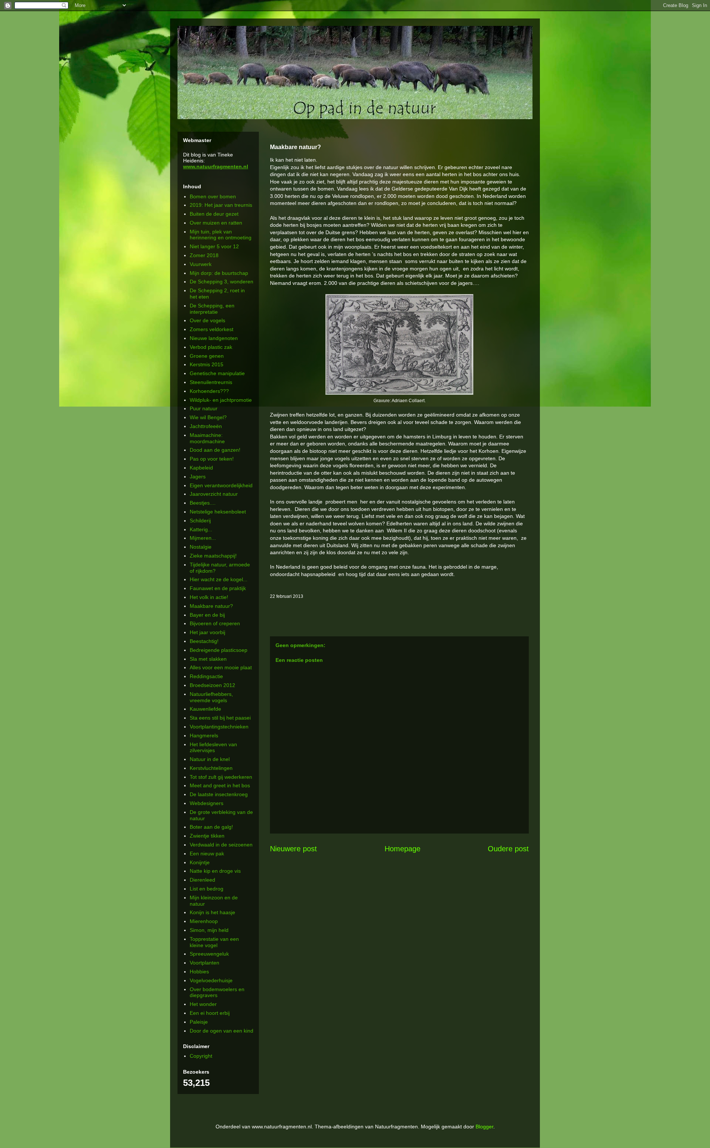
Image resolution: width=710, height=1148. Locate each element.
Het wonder (203, 1004)
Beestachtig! (204, 641)
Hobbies (199, 971)
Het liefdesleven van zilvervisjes (213, 747)
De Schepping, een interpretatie (212, 309)
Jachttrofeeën (206, 426)
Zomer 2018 (204, 255)
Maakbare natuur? (211, 606)
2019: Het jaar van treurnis (221, 205)
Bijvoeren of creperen (215, 623)
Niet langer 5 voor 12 (214, 246)
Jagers (198, 476)
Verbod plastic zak (211, 347)
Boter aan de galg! (211, 827)
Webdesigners (206, 803)
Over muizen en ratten (216, 223)
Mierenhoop (204, 921)
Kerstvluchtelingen (211, 768)
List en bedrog (206, 889)
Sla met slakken (208, 659)
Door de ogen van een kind (221, 1031)
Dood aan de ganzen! (215, 450)
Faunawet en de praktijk (218, 588)
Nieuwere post (293, 849)
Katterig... (201, 529)
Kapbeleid (201, 468)
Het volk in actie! (209, 597)
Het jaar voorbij (207, 632)
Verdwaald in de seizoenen (221, 845)
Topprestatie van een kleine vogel (214, 942)
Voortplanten (204, 963)
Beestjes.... (203, 503)
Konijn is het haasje (212, 912)
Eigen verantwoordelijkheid (221, 485)
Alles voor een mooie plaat (221, 667)
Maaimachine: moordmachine (207, 438)
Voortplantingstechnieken (219, 727)
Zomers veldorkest (211, 329)
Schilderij (200, 520)
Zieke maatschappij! (213, 556)
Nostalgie (201, 547)
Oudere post (508, 849)
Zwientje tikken (207, 836)
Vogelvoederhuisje (211, 980)
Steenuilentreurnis (211, 382)
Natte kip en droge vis (215, 871)
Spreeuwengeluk (209, 954)
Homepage (402, 849)
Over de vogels (207, 320)
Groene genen (207, 356)
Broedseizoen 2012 (212, 685)
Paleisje (199, 1022)
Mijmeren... (203, 538)
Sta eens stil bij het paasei (220, 718)
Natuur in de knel (210, 759)
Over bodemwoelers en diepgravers (217, 992)
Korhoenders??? (209, 391)
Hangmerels (204, 735)
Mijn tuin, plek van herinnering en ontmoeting (220, 235)
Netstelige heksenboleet (218, 512)
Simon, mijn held (209, 930)
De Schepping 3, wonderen (221, 282)
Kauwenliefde (205, 709)
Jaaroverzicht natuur (214, 494)
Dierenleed (202, 880)
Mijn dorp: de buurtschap (219, 273)
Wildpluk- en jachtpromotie (221, 400)
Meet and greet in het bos (220, 785)
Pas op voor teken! (212, 459)
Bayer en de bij (207, 615)
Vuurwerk (201, 264)
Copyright (201, 1056)
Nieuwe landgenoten (214, 338)
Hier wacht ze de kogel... (218, 579)
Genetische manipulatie (217, 373)
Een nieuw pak (207, 853)
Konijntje (200, 862)
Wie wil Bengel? (208, 417)
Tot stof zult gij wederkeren (221, 777)
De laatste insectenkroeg (219, 794)
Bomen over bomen (213, 196)
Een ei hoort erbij (210, 1013)
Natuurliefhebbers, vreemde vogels (211, 697)
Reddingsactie (206, 676)
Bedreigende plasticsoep (218, 650)
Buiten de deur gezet (214, 214)
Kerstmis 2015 (206, 364)
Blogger (484, 1127)
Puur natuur (203, 408)
